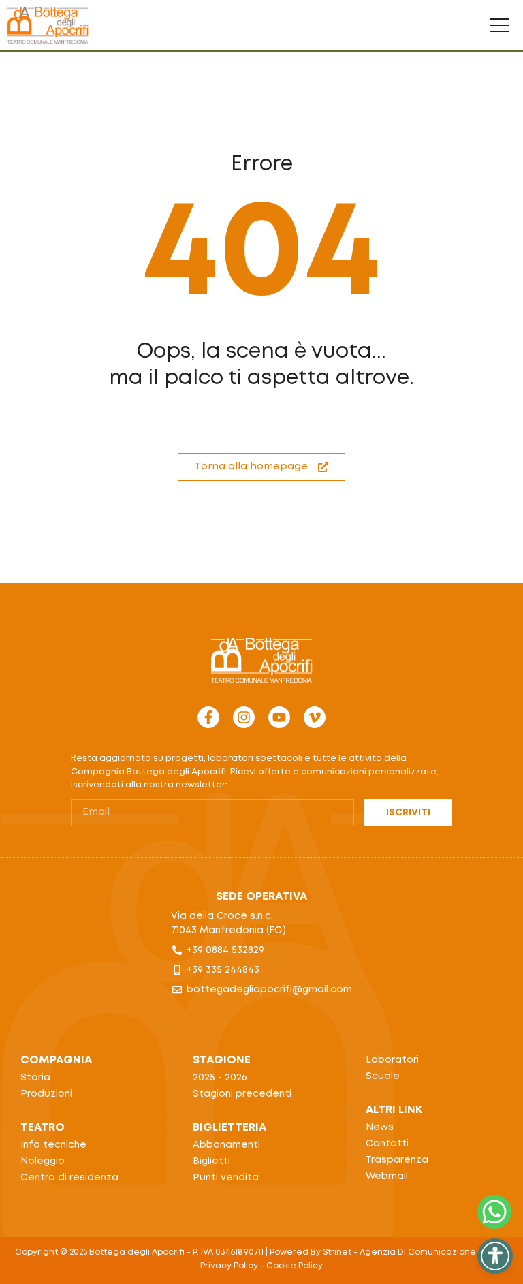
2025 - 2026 (220, 1078)
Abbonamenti (226, 1145)
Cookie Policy (294, 1266)
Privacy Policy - (233, 1266)
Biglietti (211, 1161)
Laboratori (392, 1060)
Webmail (387, 1176)
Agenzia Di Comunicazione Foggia (434, 1252)
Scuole (383, 1076)
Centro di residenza (69, 1178)
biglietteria (229, 1128)
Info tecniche (53, 1145)
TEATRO (42, 1128)
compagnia (56, 1060)
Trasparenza (397, 1160)
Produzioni (46, 1094)
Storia (35, 1078)
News (380, 1127)
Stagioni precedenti (242, 1094)
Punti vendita (226, 1178)
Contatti (387, 1144)
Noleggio (42, 1161)
